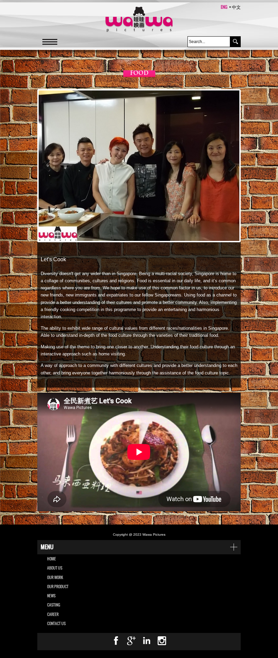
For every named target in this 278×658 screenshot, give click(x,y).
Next (229, 165)
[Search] (235, 41)
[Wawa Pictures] (139, 20)
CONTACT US (56, 623)
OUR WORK (55, 577)
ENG (224, 6)
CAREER (53, 614)
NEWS (51, 595)
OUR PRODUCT (57, 586)
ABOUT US (54, 568)
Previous (49, 165)
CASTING (53, 605)
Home (51, 558)
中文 (236, 6)
